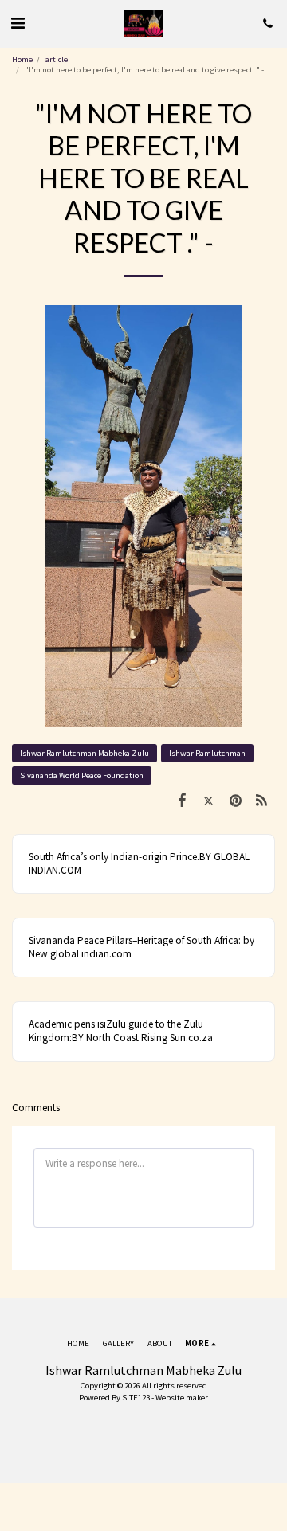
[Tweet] (208, 800)
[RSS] (262, 800)
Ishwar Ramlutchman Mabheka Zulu (84, 753)
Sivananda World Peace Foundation (82, 775)
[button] (17, 22)
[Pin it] (235, 800)
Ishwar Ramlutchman (207, 753)
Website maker (181, 1397)
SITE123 (136, 1397)
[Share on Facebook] (182, 800)
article (56, 59)
